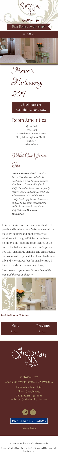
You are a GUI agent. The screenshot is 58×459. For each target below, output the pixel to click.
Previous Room (43, 328)
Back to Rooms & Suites (15, 315)
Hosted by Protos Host (10, 448)
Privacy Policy (29, 428)
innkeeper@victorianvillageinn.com (29, 399)
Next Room (15, 328)
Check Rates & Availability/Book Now (31, 107)
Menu (31, 34)
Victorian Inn (29, 8)
